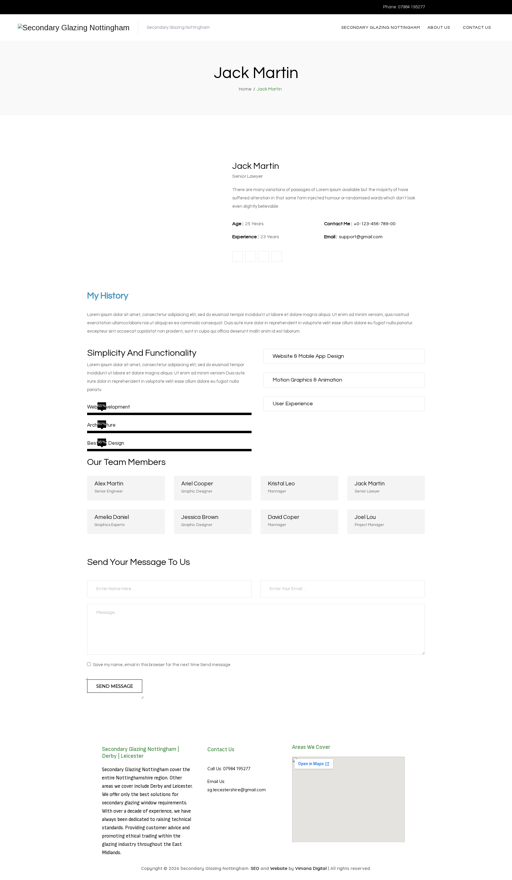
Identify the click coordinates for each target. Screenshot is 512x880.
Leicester (182, 786)
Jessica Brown (199, 517)
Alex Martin (109, 484)
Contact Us (477, 28)
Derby (156, 786)
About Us (439, 28)
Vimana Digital (311, 868)
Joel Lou (365, 517)
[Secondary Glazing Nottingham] (73, 27)
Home (244, 89)
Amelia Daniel (112, 517)
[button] (344, 356)
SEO (255, 868)
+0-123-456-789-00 (375, 223)
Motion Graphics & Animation (307, 380)
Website (278, 868)
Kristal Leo (281, 484)
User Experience (293, 403)
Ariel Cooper (197, 484)
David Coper (283, 517)
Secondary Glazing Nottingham (380, 28)
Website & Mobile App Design (308, 356)
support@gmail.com (361, 236)
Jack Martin (370, 484)
